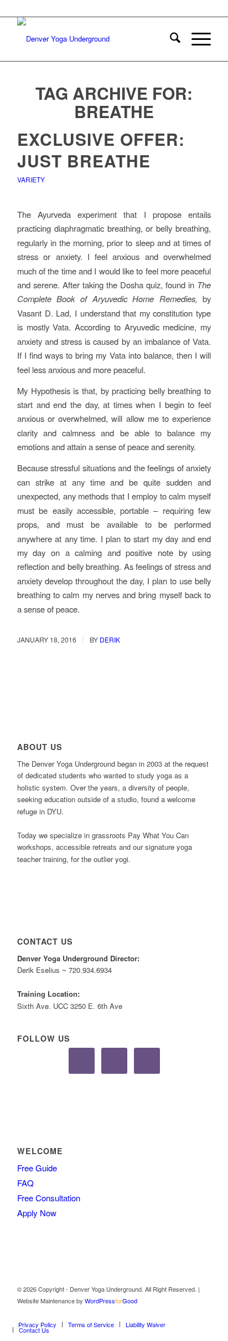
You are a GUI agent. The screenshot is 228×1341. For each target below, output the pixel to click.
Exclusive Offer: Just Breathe (101, 149)
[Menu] (195, 39)
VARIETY (31, 179)
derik (110, 639)
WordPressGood (111, 1300)
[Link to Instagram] (186, 1312)
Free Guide (37, 1168)
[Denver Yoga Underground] (94, 39)
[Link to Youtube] (202, 1312)
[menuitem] (169, 39)
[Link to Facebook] (169, 1312)
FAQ (25, 1183)
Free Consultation (48, 1198)
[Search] (169, 39)
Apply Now (36, 1212)
